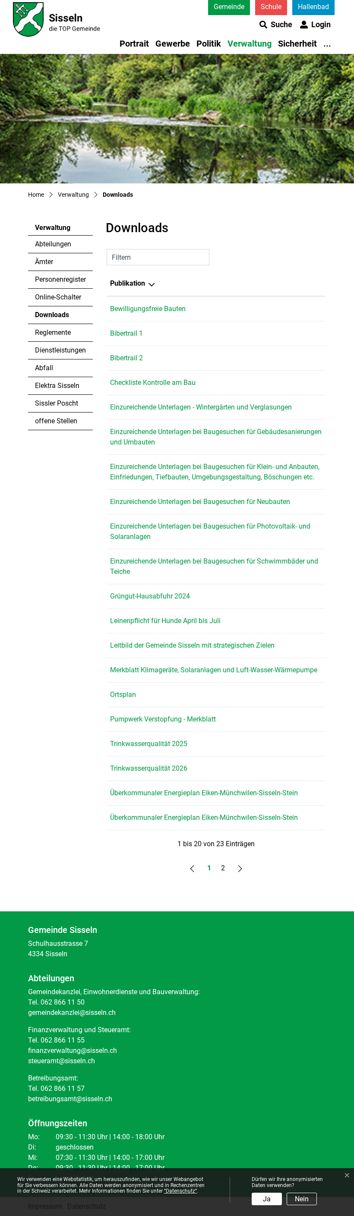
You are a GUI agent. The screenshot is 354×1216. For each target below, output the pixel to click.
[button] (276, 25)
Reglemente (53, 332)
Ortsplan (123, 694)
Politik (208, 43)
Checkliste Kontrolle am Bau (153, 382)
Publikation (127, 283)
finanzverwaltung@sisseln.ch (72, 1050)
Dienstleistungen (60, 350)
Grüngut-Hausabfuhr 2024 (150, 596)
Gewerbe (172, 43)
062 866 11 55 (63, 1040)
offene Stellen (56, 421)
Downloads (58, 317)
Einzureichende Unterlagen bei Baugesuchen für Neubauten (200, 502)
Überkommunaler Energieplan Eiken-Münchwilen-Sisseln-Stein (204, 793)
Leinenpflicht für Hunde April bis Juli (165, 621)
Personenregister (60, 279)
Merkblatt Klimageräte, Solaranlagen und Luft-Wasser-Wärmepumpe (213, 670)
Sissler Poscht (56, 403)
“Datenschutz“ (180, 1191)
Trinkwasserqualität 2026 (148, 768)
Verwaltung (250, 43)
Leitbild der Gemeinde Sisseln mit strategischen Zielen (192, 645)
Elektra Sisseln (57, 385)
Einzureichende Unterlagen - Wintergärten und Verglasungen (201, 407)
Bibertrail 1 (126, 333)
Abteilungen (53, 244)
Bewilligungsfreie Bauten (148, 309)
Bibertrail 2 (126, 358)
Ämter (44, 262)
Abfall (44, 368)
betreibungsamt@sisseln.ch (70, 1099)
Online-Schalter (58, 297)
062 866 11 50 (63, 1002)
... (327, 43)
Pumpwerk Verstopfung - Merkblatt (163, 719)
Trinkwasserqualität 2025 (148, 744)
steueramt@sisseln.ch (61, 1061)
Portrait (134, 43)
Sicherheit (297, 43)
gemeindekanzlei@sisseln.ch (72, 1012)
